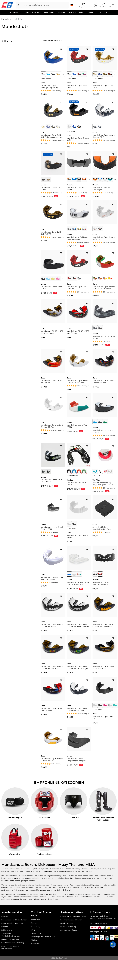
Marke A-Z (92, 13)
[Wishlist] (61, 49)
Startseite (5, 19)
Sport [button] (81, 13)
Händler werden (66, 923)
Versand (4, 927)
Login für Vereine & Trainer (71, 920)
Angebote (104, 13)
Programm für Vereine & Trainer (73, 916)
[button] (112, 944)
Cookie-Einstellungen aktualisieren (10, 947)
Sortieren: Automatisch (52, 40)
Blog (33, 930)
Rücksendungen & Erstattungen (14, 920)
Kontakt (4, 916)
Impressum (35, 920)
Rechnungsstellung (68, 927)
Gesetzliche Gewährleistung (12, 943)
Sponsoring (35, 927)
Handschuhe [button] (15, 13)
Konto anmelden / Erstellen (12, 923)
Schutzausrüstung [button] (33, 13)
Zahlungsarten (7, 930)
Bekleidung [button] (49, 13)
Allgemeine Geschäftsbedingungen (10, 934)
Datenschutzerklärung (10, 939)
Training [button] (72, 13)
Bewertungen (36, 933)
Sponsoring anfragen (68, 930)
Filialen (34, 940)
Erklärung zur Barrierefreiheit (43, 937)
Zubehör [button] (61, 13)
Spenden (34, 923)
